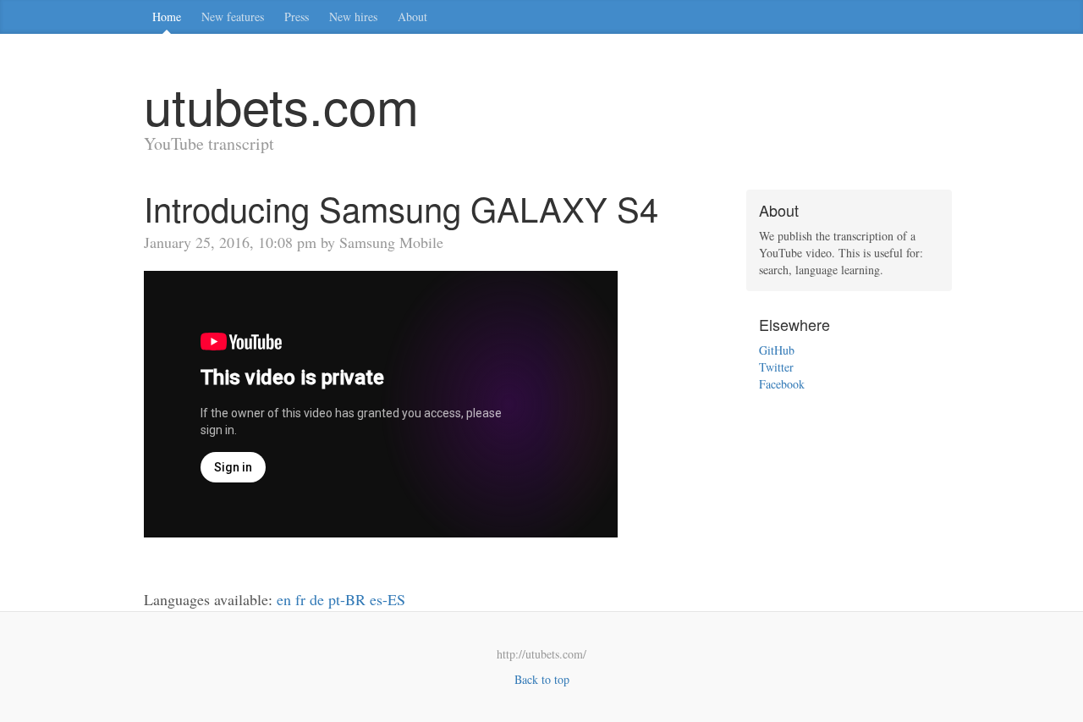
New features (232, 16)
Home (166, 16)
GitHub (776, 350)
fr (300, 599)
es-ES (387, 599)
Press (296, 16)
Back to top (541, 679)
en (284, 599)
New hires (353, 16)
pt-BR (347, 599)
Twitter (776, 367)
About (412, 16)
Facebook (782, 384)
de (317, 599)
